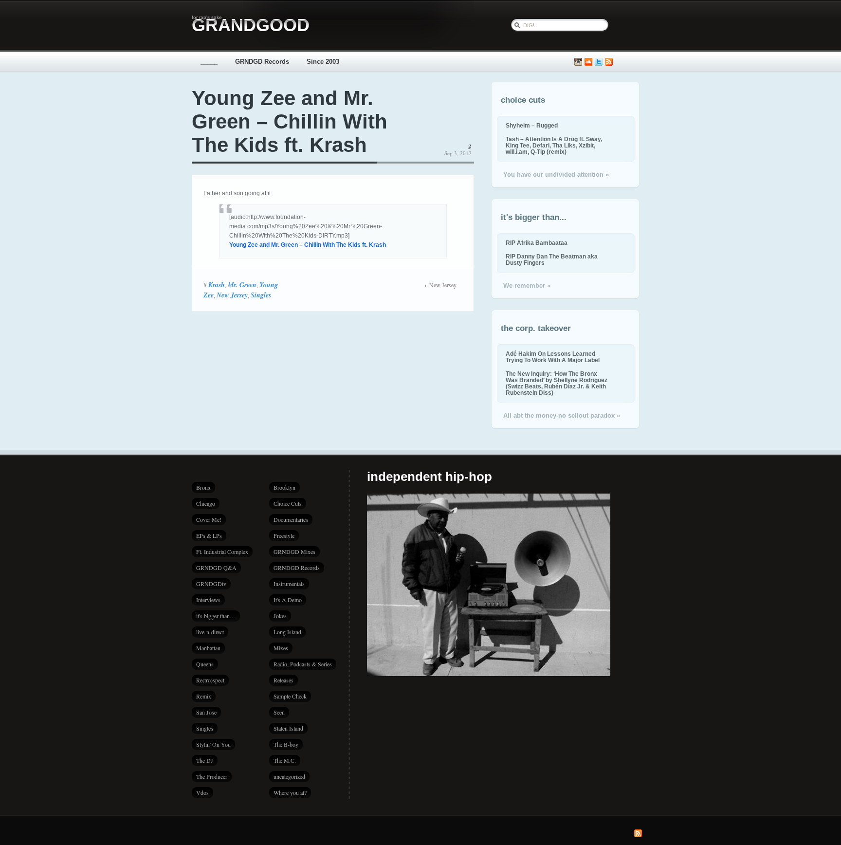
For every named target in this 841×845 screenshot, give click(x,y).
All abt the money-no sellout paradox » (561, 415)
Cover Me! (208, 519)
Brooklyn (284, 487)
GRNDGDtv (211, 584)
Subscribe (609, 62)
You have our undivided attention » (556, 174)
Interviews (208, 600)
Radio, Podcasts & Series (303, 664)
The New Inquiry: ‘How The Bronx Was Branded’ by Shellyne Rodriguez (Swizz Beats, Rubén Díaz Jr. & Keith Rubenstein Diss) (556, 383)
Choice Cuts (288, 503)
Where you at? (290, 792)
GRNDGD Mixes (294, 551)
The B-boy (286, 744)
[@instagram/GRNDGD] (578, 62)
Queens (205, 664)
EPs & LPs (209, 535)
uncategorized (289, 776)
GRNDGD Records (262, 61)
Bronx (203, 487)
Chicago (205, 503)
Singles (261, 295)
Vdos (202, 792)
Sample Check (290, 696)
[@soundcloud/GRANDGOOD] (588, 62)
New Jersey (232, 295)
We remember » (526, 285)
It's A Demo (288, 600)
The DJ (204, 760)
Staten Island (288, 728)
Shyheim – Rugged (532, 125)
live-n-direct (210, 632)
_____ (209, 61)
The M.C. (285, 760)
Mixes (281, 648)
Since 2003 (323, 61)
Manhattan (208, 648)
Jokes (280, 616)
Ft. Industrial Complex (222, 551)
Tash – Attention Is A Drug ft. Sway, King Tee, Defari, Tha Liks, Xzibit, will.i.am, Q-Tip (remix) (554, 145)
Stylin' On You (213, 744)
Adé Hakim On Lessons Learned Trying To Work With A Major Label (553, 356)
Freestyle (284, 535)
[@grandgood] (599, 62)
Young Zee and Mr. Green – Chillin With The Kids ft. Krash (289, 121)
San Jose (206, 712)
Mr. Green (242, 285)
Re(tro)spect (210, 680)
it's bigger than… (216, 616)
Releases (283, 680)
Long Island (287, 632)
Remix (203, 696)
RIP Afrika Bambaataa (536, 242)
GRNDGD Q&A (216, 567)
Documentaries (291, 519)
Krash (216, 285)
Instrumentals (289, 584)
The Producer (211, 776)
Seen (279, 712)
